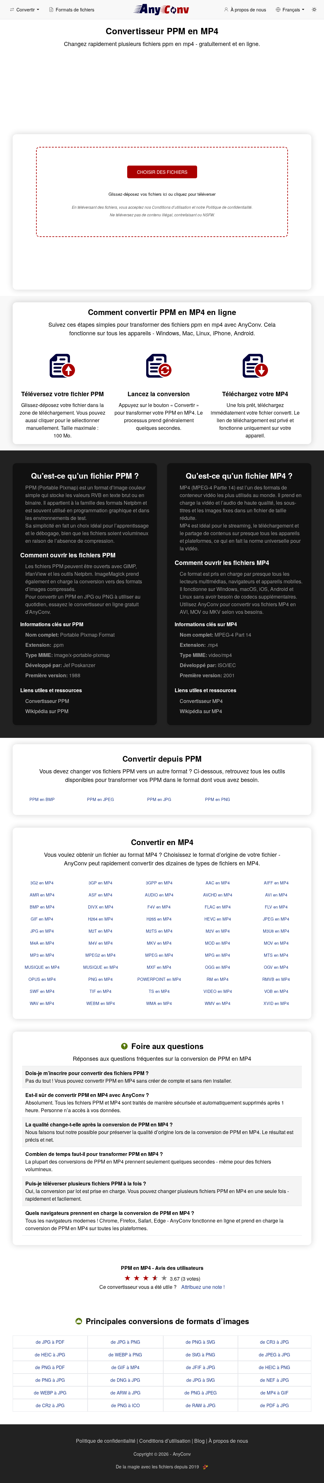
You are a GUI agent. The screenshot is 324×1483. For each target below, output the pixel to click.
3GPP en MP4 (159, 883)
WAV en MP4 (42, 1003)
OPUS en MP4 (42, 979)
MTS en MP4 (276, 955)
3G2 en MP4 (41, 883)
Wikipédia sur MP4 (201, 711)
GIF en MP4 (42, 919)
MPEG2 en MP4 (100, 955)
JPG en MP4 (42, 931)
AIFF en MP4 (276, 883)
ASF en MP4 (100, 895)
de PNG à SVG (200, 1342)
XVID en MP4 (276, 1003)
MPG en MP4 (217, 955)
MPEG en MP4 (159, 955)
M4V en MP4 (101, 943)
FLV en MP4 (276, 907)
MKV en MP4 (159, 943)
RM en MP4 (217, 979)
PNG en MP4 (100, 979)
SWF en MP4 (42, 991)
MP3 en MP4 (42, 955)
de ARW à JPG (125, 1392)
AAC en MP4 (218, 883)
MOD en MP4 (217, 943)
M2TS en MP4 (159, 931)
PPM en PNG (217, 799)
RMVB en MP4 (276, 979)
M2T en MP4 (100, 931)
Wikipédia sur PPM (46, 711)
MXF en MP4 (159, 967)
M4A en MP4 (42, 943)
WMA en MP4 (159, 1003)
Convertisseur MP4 (201, 701)
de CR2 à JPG (50, 1405)
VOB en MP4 (276, 991)
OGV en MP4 (276, 967)
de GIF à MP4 (125, 1367)
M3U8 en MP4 (276, 931)
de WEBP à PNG (125, 1354)
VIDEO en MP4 (217, 991)
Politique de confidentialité (105, 1440)
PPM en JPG (159, 799)
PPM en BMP (42, 799)
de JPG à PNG (125, 1342)
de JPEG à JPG (274, 1354)
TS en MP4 (159, 991)
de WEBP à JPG (50, 1392)
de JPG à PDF (50, 1342)
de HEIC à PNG (274, 1367)
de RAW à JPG (200, 1405)
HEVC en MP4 (217, 919)
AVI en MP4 (276, 895)
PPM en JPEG (100, 799)
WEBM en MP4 (100, 1003)
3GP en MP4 (100, 883)
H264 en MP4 (100, 919)
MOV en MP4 (276, 943)
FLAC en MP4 (218, 907)
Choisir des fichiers (162, 172)
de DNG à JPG (125, 1380)
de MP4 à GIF (274, 1392)
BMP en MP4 (42, 907)
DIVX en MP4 (100, 907)
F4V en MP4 (159, 907)
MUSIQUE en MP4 (42, 967)
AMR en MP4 (42, 895)
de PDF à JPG (274, 1405)
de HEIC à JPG (50, 1354)
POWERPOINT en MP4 (159, 979)
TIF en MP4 (100, 991)
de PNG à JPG (50, 1380)
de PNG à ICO (125, 1405)
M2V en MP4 (218, 931)
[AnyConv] (162, 9)
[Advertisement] (162, 264)
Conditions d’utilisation (164, 1440)
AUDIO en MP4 (159, 895)
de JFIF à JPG (200, 1367)
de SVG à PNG (200, 1354)
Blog (199, 1440)
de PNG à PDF (50, 1367)
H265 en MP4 (158, 919)
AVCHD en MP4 (217, 895)
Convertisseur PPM (47, 701)
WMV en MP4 (217, 1003)
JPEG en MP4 (276, 919)
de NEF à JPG (274, 1380)
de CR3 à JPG (274, 1342)
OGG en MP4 (217, 967)
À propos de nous (228, 1440)
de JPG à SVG (200, 1380)
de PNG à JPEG (200, 1392)
